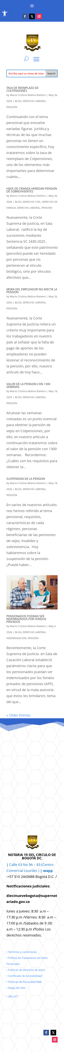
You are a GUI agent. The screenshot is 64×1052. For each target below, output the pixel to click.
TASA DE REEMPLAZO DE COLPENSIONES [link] (22, 89)
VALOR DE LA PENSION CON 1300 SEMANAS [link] (28, 385)
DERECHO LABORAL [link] (34, 101)
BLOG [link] (18, 101)
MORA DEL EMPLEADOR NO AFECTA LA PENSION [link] (31, 290)
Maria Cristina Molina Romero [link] (28, 95)
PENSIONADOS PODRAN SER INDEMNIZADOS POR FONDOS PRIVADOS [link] (26, 619)
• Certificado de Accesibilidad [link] (24, 976)
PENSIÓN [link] (11, 107)
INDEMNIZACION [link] (16, 638)
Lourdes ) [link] (38, 870)
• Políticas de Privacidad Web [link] (24, 982)
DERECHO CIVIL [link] (32, 201)
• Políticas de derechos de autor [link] (25, 970)
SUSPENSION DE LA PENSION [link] (25, 479)
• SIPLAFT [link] (12, 996)
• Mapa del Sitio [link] (16, 988)
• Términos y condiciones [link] (21, 952)
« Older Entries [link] (18, 715)
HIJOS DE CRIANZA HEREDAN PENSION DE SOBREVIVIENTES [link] (31, 190)
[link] (4, 13)
